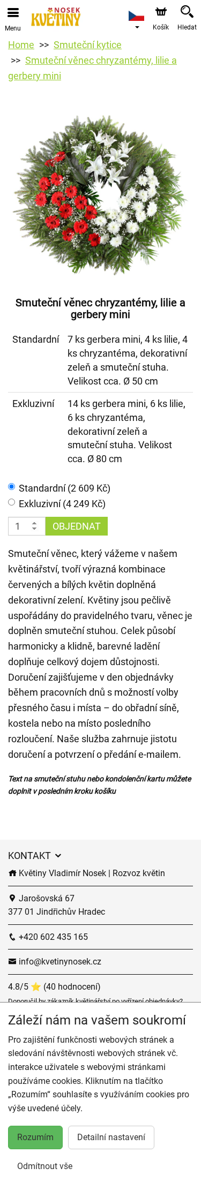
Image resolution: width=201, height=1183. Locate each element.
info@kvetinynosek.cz (59, 961)
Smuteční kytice (88, 44)
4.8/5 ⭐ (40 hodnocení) (54, 987)
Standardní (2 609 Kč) (64, 488)
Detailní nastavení (111, 1137)
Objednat (77, 526)
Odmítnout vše (44, 1166)
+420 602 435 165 (52, 937)
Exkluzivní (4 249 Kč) (62, 503)
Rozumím (35, 1137)
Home (21, 44)
